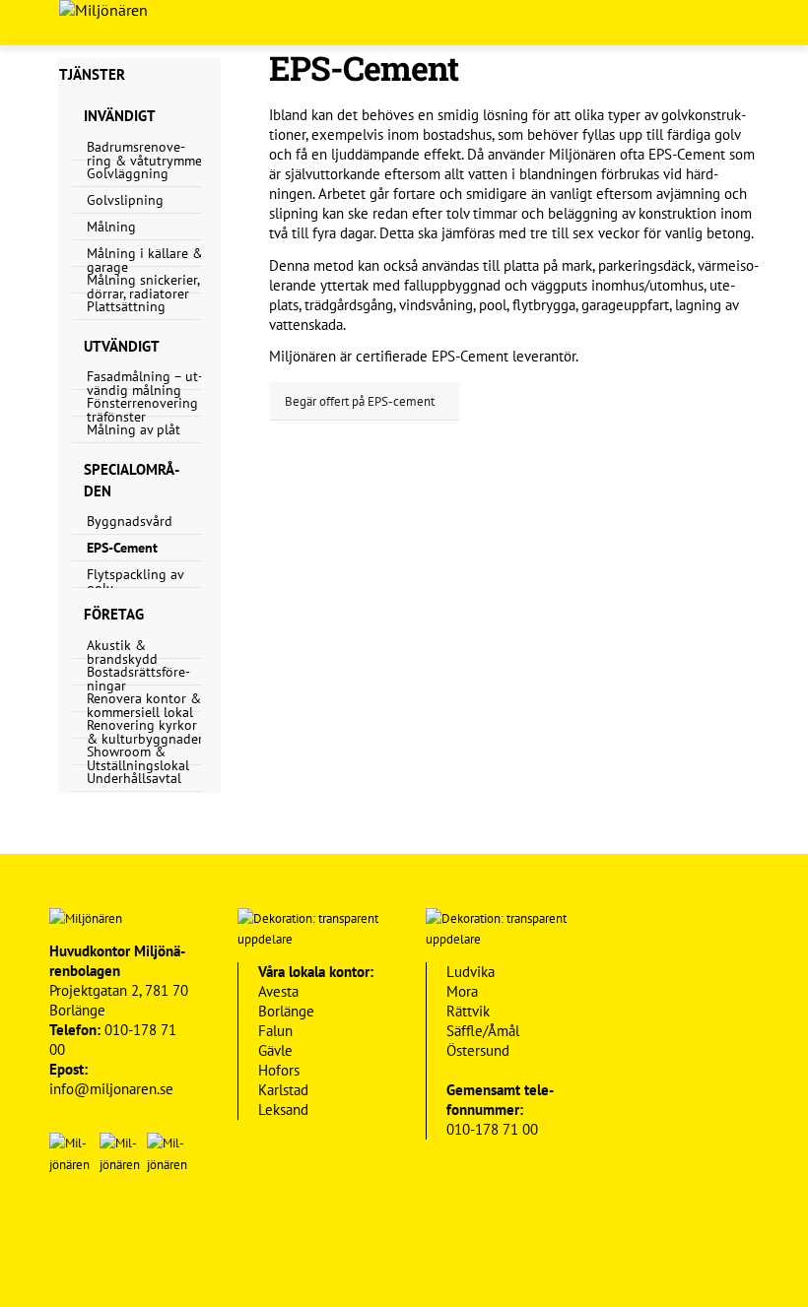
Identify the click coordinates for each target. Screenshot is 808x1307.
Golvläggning (127, 173)
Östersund (477, 1050)
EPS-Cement (122, 547)
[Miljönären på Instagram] (166, 1227)
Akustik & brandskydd (122, 652)
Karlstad (283, 1089)
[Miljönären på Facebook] (71, 1227)
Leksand (283, 1109)
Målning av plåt (133, 429)
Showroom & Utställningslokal (138, 758)
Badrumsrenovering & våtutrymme (144, 153)
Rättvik (468, 1011)
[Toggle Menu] (778, 22)
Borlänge (286, 1011)
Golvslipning (125, 200)
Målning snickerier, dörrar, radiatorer (143, 286)
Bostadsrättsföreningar (138, 678)
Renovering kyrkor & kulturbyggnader (145, 732)
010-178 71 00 (492, 1129)
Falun (275, 1030)
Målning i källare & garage (145, 260)
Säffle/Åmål (482, 1030)
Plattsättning (126, 306)
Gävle (275, 1050)
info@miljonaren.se (111, 1088)
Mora (462, 991)
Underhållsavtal (134, 778)
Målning (111, 226)
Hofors (279, 1070)
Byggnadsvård (129, 521)
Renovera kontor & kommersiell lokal (144, 705)
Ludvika (470, 971)
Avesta (278, 991)
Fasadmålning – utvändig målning (145, 383)
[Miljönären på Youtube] (119, 1227)
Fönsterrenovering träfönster (142, 409)
